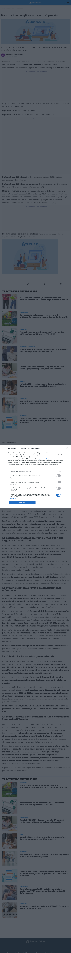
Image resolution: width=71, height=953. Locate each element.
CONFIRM (22, 502)
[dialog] (35, 476)
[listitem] (35, 472)
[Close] (67, 448)
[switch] (58, 475)
